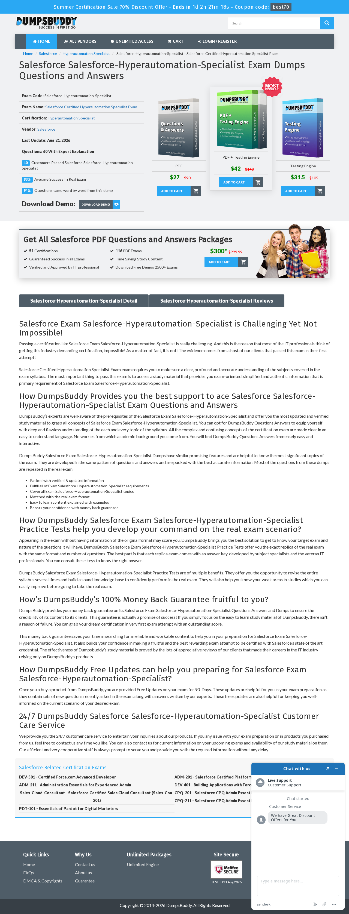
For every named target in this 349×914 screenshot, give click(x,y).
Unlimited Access (134, 41)
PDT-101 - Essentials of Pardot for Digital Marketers (68, 808)
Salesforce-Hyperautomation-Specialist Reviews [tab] (216, 301)
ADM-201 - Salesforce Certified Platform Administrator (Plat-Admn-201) (242, 777)
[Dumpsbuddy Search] (327, 23)
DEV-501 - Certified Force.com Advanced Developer (67, 777)
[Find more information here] (298, 836)
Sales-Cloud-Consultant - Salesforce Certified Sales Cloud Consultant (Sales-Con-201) (97, 796)
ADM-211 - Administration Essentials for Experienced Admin (75, 785)
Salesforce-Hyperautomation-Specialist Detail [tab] (83, 301)
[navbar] (22, 38)
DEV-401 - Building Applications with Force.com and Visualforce (233, 785)
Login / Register (219, 41)
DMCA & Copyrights (42, 880)
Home (43, 41)
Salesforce (48, 53)
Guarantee (85, 880)
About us (83, 872)
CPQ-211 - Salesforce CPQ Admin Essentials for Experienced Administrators (245, 800)
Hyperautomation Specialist (86, 53)
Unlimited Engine (143, 864)
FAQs (28, 872)
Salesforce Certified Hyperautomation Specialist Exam (91, 106)
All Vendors (82, 41)
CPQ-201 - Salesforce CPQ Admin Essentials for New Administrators (238, 792)
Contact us (85, 864)
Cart (177, 41)
